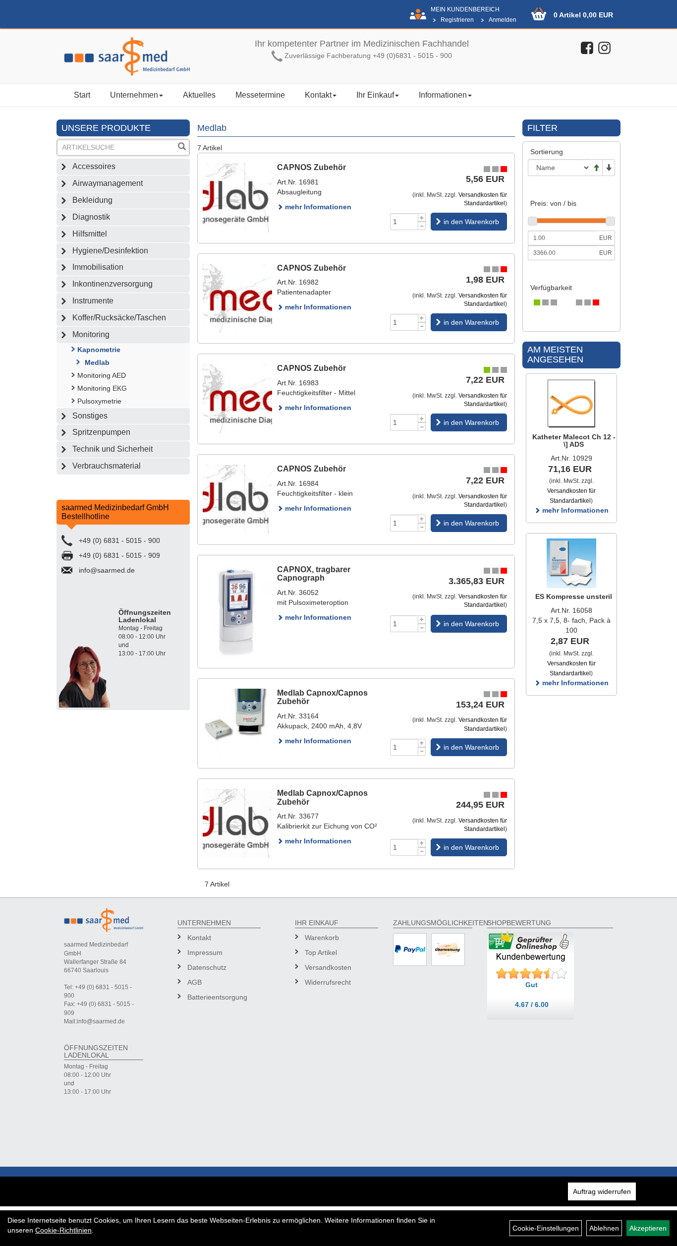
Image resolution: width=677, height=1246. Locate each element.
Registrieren (457, 19)
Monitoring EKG (102, 388)
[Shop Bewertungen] (531, 974)
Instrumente (92, 301)
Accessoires (93, 166)
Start (82, 95)
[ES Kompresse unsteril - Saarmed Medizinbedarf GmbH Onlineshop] (571, 563)
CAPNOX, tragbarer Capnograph (313, 574)
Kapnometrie (98, 350)
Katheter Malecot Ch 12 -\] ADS (574, 440)
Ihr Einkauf (375, 95)
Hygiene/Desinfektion (110, 250)
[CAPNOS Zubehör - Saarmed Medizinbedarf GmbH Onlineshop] (237, 198)
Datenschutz (206, 967)
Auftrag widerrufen (602, 1191)
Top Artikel (321, 952)
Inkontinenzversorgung (112, 284)
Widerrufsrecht (328, 982)
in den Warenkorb (471, 222)
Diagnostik (91, 217)
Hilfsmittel (89, 234)
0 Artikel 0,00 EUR (583, 15)
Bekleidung (92, 200)
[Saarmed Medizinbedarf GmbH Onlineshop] (127, 56)
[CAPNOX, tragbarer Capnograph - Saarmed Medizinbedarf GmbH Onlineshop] (237, 611)
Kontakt (318, 95)
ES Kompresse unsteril (573, 596)
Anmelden (502, 19)
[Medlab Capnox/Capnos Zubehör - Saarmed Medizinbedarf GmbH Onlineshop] (237, 723)
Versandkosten (328, 967)
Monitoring (91, 334)
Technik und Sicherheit (112, 449)
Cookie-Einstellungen (545, 1228)
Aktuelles (199, 95)
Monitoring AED (101, 375)
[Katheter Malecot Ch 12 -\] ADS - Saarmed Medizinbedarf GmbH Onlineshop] (571, 403)
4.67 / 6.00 (532, 1005)
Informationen (443, 95)
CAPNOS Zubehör (311, 167)
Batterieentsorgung (217, 997)
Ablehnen (604, 1228)
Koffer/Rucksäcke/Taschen (119, 317)
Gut (531, 985)
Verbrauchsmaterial (106, 466)
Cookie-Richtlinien (63, 1230)
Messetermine (260, 95)
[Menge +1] (422, 217)
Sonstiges (90, 416)
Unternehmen (134, 95)
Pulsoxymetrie (99, 401)
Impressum (205, 952)
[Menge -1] (422, 226)
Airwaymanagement (107, 183)
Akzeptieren (648, 1228)
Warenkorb (322, 938)
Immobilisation (97, 267)
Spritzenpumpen (101, 432)
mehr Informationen (317, 207)
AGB (194, 982)
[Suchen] (181, 147)
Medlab (97, 362)
